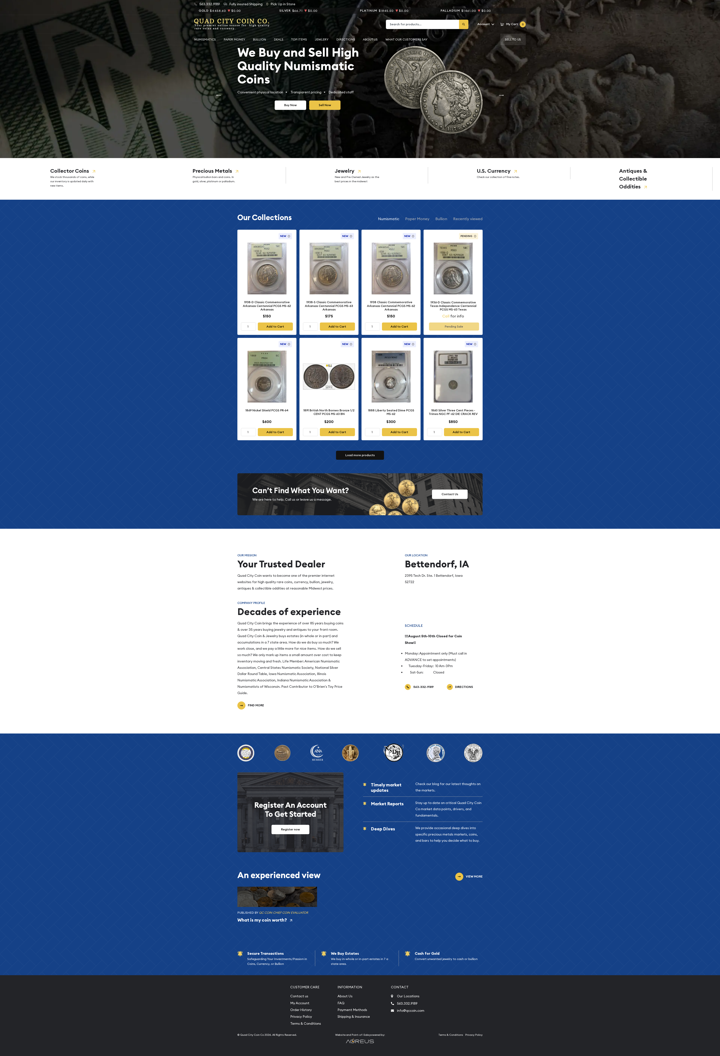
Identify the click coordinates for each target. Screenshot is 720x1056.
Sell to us (513, 39)
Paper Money (234, 39)
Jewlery (321, 39)
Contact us (299, 996)
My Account (299, 1003)
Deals (278, 39)
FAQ (341, 1003)
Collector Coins (69, 170)
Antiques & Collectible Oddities (633, 178)
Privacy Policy (301, 1016)
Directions (345, 39)
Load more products (360, 455)
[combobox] (422, 24)
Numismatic (388, 218)
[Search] (463, 24)
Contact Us (450, 494)
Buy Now (290, 105)
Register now (290, 829)
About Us (370, 39)
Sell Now (325, 105)
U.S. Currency (494, 170)
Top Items (299, 39)
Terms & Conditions (305, 1023)
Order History (301, 1010)
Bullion (259, 39)
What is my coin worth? (262, 920)
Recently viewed (468, 218)
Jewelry (344, 170)
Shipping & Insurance (354, 1016)
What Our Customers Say (407, 39)
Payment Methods (352, 1010)
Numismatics (205, 39)
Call (445, 316)
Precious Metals (212, 170)
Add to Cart (275, 326)
